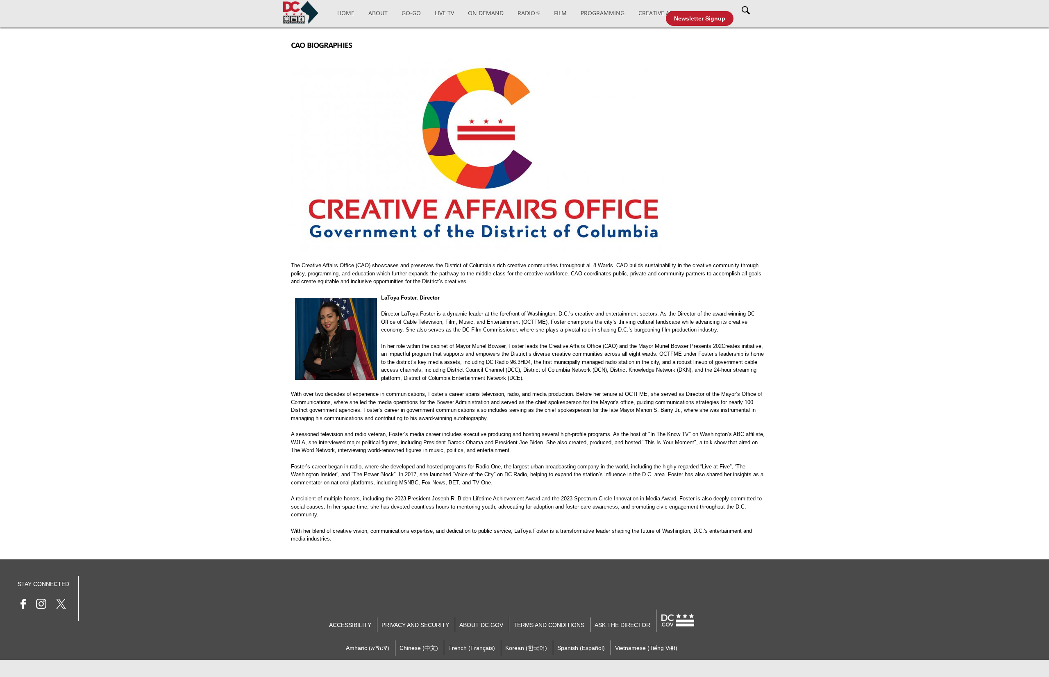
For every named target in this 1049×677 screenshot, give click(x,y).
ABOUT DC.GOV (481, 624)
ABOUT (378, 13)
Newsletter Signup (699, 18)
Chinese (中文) (419, 647)
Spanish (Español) (581, 647)
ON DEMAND (486, 13)
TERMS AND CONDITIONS (548, 624)
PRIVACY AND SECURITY (415, 624)
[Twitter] (61, 605)
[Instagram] (41, 605)
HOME (345, 13)
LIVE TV (444, 13)
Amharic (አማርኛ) (367, 647)
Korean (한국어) (526, 647)
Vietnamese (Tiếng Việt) (646, 647)
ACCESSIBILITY (350, 624)
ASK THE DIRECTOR (622, 624)
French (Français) (471, 647)
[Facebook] (23, 605)
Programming (602, 13)
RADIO (526, 13)
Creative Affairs (663, 13)
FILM (560, 13)
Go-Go (411, 13)
